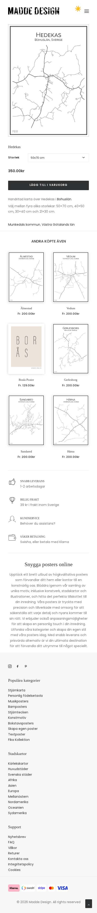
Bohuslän (64, 199)
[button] (26, 277)
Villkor (12, 848)
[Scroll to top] (88, 903)
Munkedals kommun (24, 224)
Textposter (16, 734)
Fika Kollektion (19, 739)
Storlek (13, 157)
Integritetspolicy (21, 864)
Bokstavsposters (21, 723)
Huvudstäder (18, 769)
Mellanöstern (18, 796)
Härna (70, 451)
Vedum (71, 308)
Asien (12, 785)
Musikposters (18, 701)
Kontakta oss (18, 859)
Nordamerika (18, 802)
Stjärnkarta (16, 690)
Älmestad (26, 308)
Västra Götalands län (58, 224)
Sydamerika (17, 813)
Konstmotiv (17, 717)
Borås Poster (26, 379)
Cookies (14, 870)
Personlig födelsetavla (25, 695)
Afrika (12, 780)
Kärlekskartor (18, 763)
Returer (14, 853)
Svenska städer (20, 774)
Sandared (26, 451)
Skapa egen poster (23, 728)
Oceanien (16, 807)
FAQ (11, 842)
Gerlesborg (70, 379)
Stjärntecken (18, 712)
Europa (13, 791)
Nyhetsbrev (17, 837)
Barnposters (17, 706)
